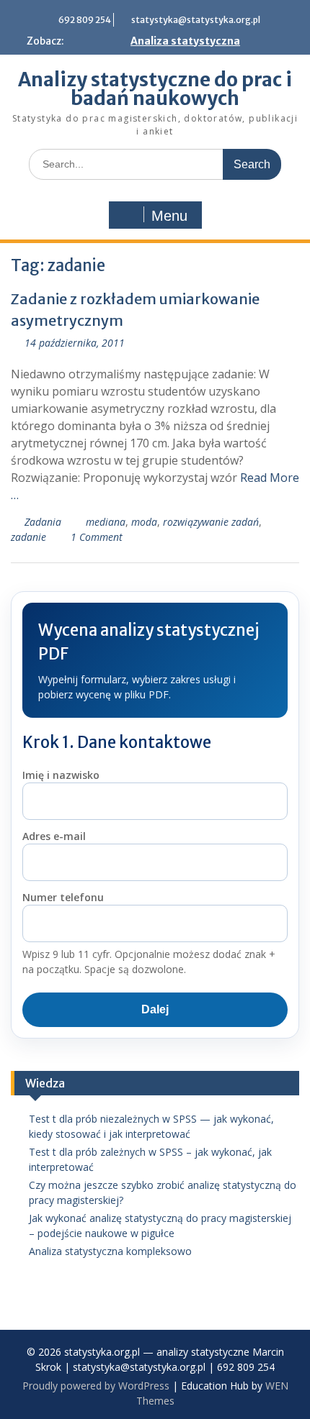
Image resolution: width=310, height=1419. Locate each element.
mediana (105, 522)
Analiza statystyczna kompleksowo (110, 1251)
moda (144, 522)
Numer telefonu (63, 897)
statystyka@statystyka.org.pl (195, 19)
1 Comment (97, 537)
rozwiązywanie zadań (211, 522)
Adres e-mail (54, 836)
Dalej (155, 1009)
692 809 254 (84, 19)
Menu (169, 216)
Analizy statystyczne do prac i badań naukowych (155, 89)
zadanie (28, 537)
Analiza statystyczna (185, 41)
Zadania (43, 522)
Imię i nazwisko (60, 775)
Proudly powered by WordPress (95, 1385)
